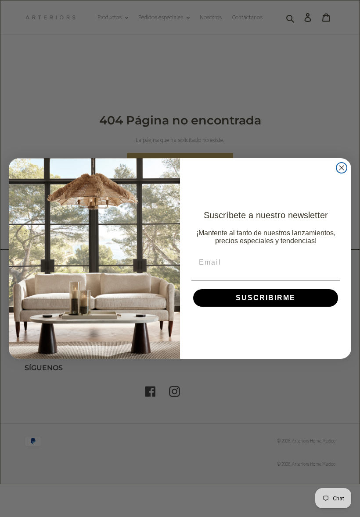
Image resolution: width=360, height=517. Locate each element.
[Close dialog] (341, 168)
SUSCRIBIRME (265, 297)
